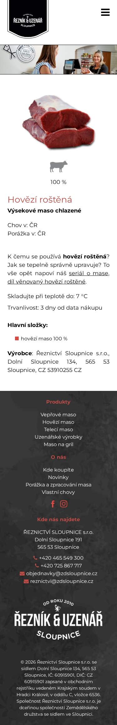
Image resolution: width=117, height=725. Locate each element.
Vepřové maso (58, 415)
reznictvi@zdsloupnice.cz (61, 581)
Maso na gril (58, 444)
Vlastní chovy (58, 492)
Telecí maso (58, 429)
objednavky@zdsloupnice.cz (61, 573)
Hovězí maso (58, 422)
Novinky (58, 477)
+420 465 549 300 (61, 558)
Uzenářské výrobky (58, 437)
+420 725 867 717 (61, 566)
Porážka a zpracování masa (58, 485)
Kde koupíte (58, 470)
